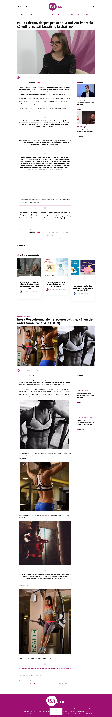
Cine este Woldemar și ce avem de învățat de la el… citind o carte (56, 284)
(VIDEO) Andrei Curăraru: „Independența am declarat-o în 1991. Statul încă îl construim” (85, 129)
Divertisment (40, 14)
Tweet (30, 375)
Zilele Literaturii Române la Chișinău (55, 238)
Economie (86, 97)
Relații (46, 14)
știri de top (79, 126)
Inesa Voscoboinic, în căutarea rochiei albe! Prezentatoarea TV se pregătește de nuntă (45, 668)
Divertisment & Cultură (83, 282)
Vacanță (83, 14)
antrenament (50, 683)
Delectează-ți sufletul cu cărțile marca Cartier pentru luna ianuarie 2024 (83, 288)
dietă (56, 683)
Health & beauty (52, 14)
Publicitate (23, 14)
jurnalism (67, 232)
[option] (29, 280)
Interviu (79, 99)
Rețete (68, 14)
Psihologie (73, 14)
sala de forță (48, 515)
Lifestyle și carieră (61, 14)
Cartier (48, 232)
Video (78, 14)
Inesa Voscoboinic (63, 683)
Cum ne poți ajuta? (29, 711)
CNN (53, 232)
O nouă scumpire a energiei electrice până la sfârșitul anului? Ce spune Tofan (85, 102)
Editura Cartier (59, 232)
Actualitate (29, 14)
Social (35, 14)
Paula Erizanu (50, 235)
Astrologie (88, 14)
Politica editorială (82, 711)
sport (48, 686)
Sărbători (86, 124)
